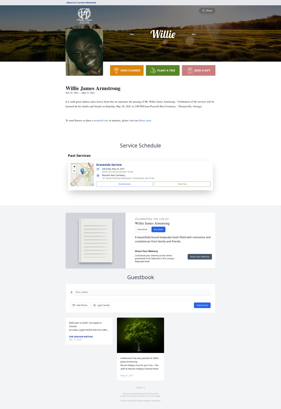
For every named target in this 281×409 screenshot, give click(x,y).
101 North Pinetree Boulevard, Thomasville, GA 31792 (128, 178)
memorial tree (101, 120)
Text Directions (124, 184)
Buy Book (158, 229)
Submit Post (202, 305)
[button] (82, 171)
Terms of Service (148, 396)
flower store (145, 120)
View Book (142, 229)
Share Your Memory (199, 256)
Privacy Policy (132, 396)
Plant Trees (182, 184)
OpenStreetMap (143, 400)
